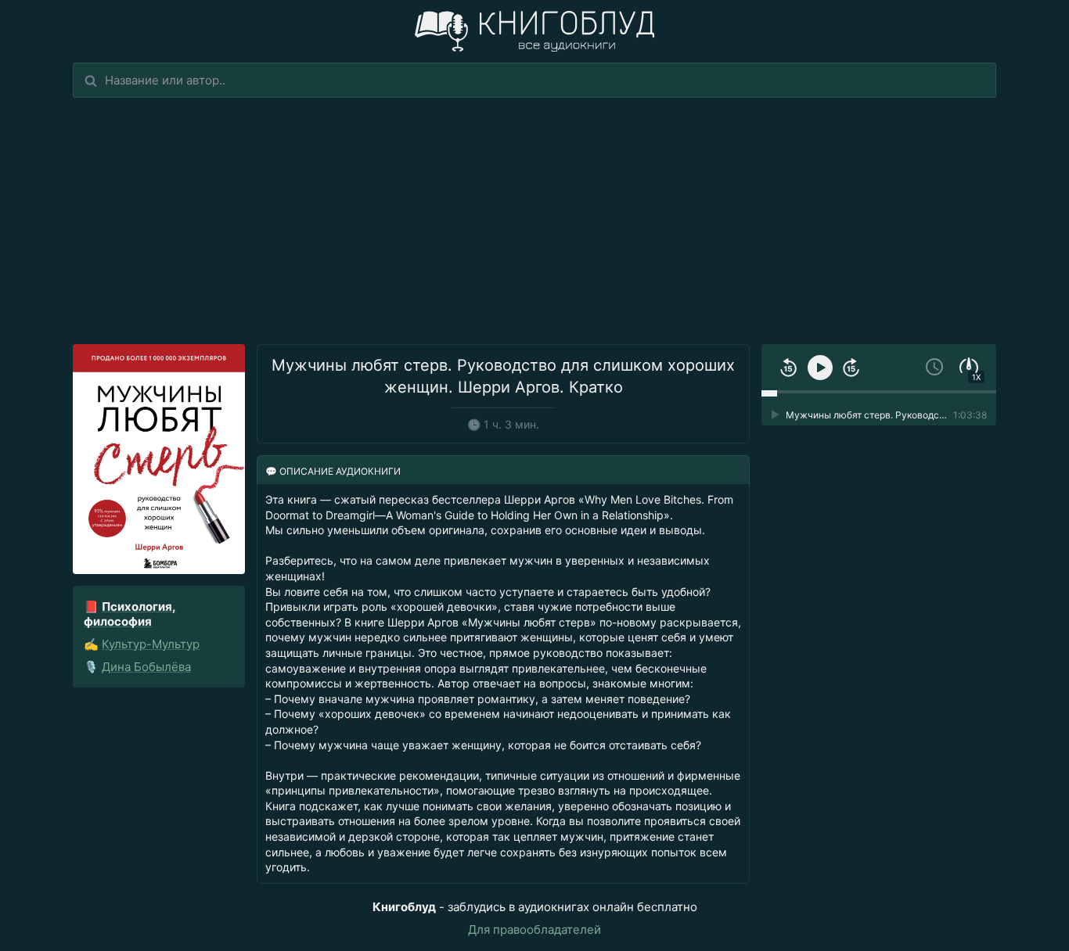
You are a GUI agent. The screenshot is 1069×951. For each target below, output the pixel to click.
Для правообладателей (534, 929)
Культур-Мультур (151, 644)
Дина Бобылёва (146, 666)
